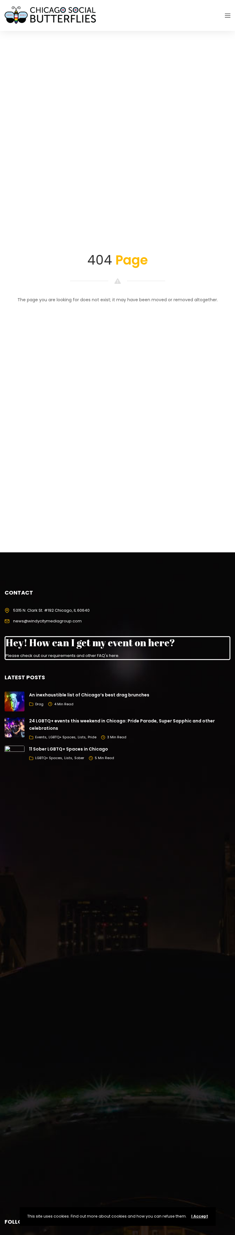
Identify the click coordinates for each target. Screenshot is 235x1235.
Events (41, 737)
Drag (39, 704)
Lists (82, 737)
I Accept (199, 1216)
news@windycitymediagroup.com (47, 621)
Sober (79, 757)
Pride (92, 737)
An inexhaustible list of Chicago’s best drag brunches (89, 695)
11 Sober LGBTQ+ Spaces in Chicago (68, 749)
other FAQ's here (101, 655)
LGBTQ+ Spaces (62, 737)
